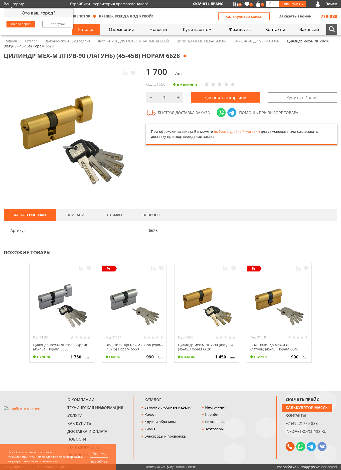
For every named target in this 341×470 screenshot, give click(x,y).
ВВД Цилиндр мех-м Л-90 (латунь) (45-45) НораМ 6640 (274, 346)
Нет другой (56, 24)
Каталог (153, 399)
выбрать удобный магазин (237, 131)
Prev (325, 252)
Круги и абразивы (160, 421)
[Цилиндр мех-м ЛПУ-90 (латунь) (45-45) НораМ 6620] (207, 302)
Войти (331, 3)
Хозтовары (214, 429)
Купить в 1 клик (302, 97)
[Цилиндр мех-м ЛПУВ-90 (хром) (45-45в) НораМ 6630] (62, 302)
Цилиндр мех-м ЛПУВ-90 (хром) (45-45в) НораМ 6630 (60, 346)
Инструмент (215, 407)
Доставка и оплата (87, 431)
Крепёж (211, 414)
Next (335, 252)
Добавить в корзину (225, 97)
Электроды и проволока (165, 436)
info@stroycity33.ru (306, 431)
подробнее (99, 461)
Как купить (79, 423)
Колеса (151, 414)
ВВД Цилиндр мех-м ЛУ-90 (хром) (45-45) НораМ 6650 (134, 346)
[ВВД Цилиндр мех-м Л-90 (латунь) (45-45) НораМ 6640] (279, 302)
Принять (99, 454)
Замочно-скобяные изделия (168, 407)
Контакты (296, 415)
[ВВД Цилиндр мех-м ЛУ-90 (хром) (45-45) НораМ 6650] (134, 302)
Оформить (292, 3)
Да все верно (20, 24)
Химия (150, 429)
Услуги (75, 415)
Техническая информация (95, 407)
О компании (80, 399)
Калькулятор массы (244, 16)
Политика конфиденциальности (170, 467)
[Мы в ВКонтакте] (322, 446)
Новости (76, 439)
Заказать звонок (295, 16)
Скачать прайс (208, 3)
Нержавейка (215, 421)
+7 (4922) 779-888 (302, 423)
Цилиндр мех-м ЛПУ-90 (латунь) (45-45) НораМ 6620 (205, 346)
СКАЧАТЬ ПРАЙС (302, 399)
